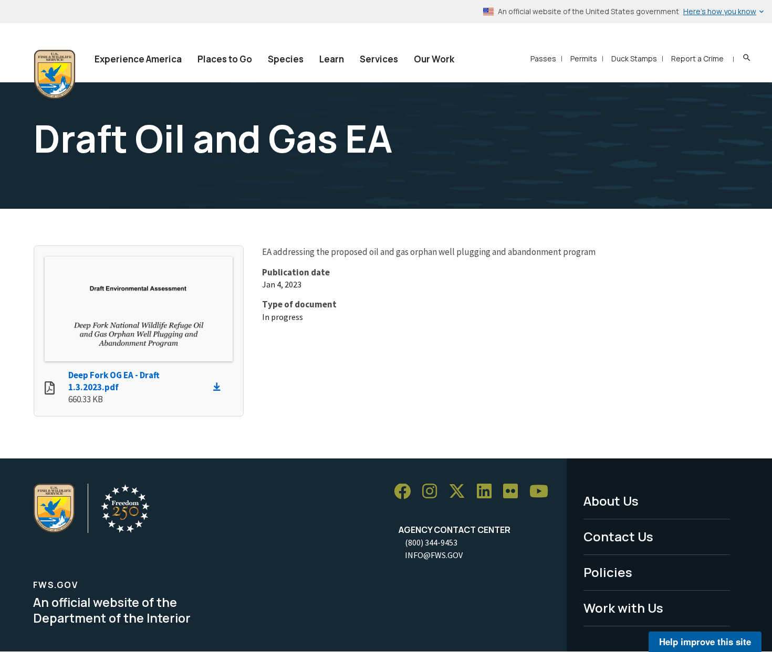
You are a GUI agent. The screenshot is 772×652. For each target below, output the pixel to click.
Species (286, 59)
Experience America (138, 59)
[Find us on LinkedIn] (488, 492)
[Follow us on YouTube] (542, 492)
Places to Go (224, 59)
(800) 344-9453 (431, 542)
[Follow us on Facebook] (406, 492)
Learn (331, 59)
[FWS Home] (55, 74)
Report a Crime (697, 58)
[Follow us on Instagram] (433, 492)
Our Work (434, 59)
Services (379, 59)
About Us (611, 500)
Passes (543, 58)
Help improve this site (705, 641)
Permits (583, 58)
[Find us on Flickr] (514, 492)
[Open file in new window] (50, 389)
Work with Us (623, 607)
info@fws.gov (434, 555)
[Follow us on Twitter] (460, 492)
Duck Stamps (634, 58)
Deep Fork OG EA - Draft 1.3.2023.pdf (114, 381)
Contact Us (618, 536)
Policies (607, 572)
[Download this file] (219, 387)
